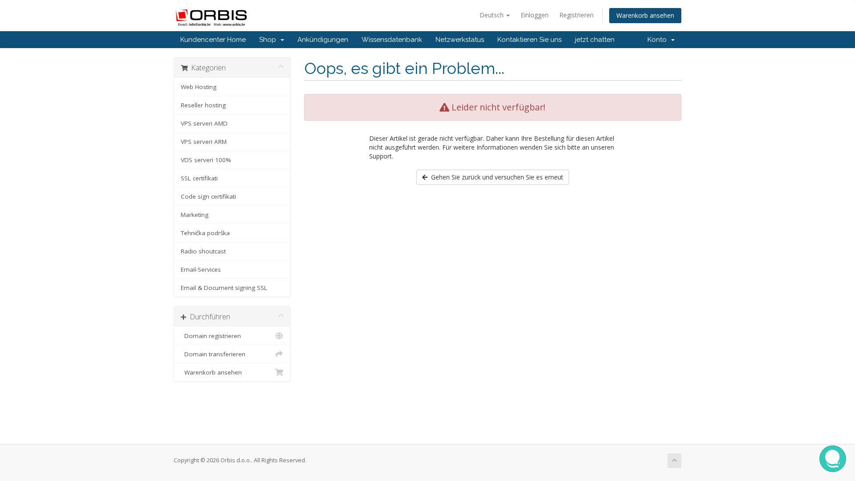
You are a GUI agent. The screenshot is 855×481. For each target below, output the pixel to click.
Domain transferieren (213, 354)
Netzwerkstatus (460, 40)
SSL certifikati (199, 178)
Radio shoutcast (203, 251)
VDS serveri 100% (206, 160)
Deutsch (492, 15)
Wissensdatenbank (392, 40)
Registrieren (576, 15)
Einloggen (535, 15)
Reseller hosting (203, 105)
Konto (658, 40)
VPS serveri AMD (204, 123)
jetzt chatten (595, 40)
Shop (269, 40)
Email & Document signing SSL (224, 288)
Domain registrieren (211, 336)
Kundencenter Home (213, 40)
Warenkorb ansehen (645, 15)
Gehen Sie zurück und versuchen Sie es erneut (495, 177)
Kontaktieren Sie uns (529, 40)
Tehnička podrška (205, 233)
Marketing (194, 215)
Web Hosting (198, 87)
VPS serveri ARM (204, 142)
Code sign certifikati (208, 196)
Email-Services (201, 269)
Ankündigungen (322, 40)
